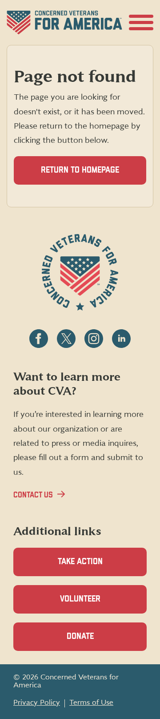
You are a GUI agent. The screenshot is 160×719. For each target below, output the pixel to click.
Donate (95, 641)
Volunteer (95, 604)
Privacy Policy (36, 703)
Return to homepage (80, 170)
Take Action (80, 562)
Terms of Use (91, 703)
